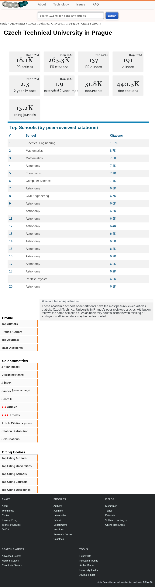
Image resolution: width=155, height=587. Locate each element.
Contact (6, 515)
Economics (33, 173)
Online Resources (115, 524)
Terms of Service (11, 524)
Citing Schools (91, 23)
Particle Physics (36, 279)
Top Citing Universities (17, 466)
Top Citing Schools (14, 473)
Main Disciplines (12, 347)
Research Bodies (62, 534)
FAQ (96, 4)
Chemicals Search (12, 565)
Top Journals (10, 339)
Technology (61, 4)
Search (112, 15)
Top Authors (10, 323)
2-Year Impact (10, 366)
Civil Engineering (37, 196)
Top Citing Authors (14, 458)
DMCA (5, 529)
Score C (7, 399)
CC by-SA (148, 582)
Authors (57, 506)
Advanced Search (11, 556)
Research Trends (88, 560)
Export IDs (85, 556)
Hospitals (58, 529)
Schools (57, 520)
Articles (9, 407)
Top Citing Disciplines (16, 489)
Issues (80, 4)
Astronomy (33, 165)
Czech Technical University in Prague (53, 23)
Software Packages (116, 520)
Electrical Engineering (40, 143)
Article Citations (17, 423)
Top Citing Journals (14, 481)
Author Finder (86, 565)
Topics (108, 510)
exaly (3, 23)
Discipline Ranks (13, 374)
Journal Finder (87, 574)
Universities (17, 23)
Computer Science (38, 180)
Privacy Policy (10, 520)
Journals (58, 510)
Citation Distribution (15, 431)
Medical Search (10, 560)
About (42, 4)
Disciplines (111, 506)
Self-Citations (10, 439)
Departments (60, 524)
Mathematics (34, 150)
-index (6, 382)
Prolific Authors (12, 331)
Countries (58, 539)
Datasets (110, 515)
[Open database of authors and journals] (15, 2)
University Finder (88, 570)
